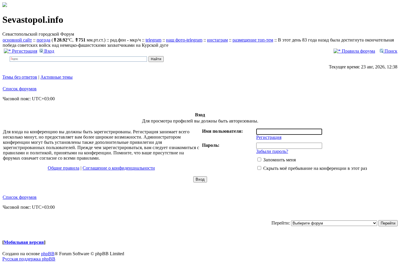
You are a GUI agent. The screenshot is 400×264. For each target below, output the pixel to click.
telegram (153, 39)
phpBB (47, 253)
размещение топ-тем (253, 39)
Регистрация (24, 51)
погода (43, 39)
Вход (48, 51)
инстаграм (217, 39)
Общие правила (63, 167)
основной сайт (17, 39)
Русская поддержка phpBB (28, 258)
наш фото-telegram (184, 39)
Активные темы (56, 77)
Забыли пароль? (272, 151)
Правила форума (358, 51)
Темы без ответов (19, 77)
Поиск (390, 51)
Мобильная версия (24, 242)
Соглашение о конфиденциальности (119, 167)
